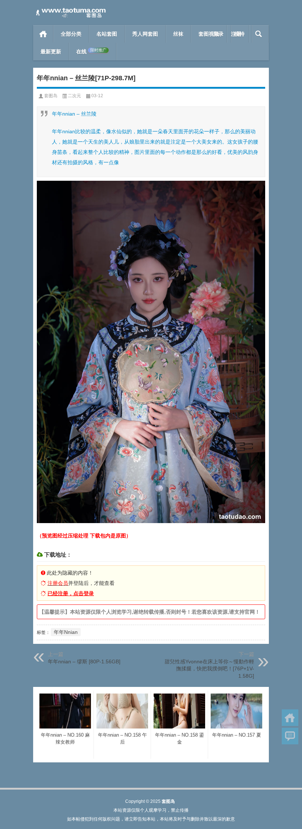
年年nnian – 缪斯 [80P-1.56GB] (84, 661)
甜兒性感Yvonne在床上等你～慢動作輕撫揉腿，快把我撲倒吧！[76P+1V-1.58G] (209, 669)
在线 (91, 51)
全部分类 (71, 34)
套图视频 (209, 34)
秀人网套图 (145, 34)
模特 (239, 34)
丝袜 (178, 34)
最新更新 (51, 51)
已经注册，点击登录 (71, 593)
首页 (43, 34)
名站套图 (106, 34)
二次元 (74, 95)
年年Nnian (66, 632)
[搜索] (259, 34)
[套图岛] (70, 10)
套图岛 (50, 95)
